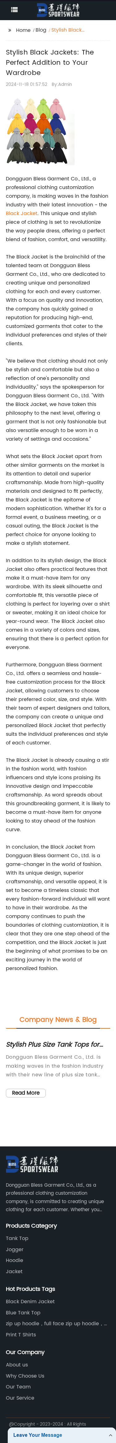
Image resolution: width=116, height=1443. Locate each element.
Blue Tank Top (23, 1313)
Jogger (15, 1249)
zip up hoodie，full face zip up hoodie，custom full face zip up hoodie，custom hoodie (55, 1323)
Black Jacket (21, 214)
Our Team (18, 1387)
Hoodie (14, 1260)
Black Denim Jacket (30, 1301)
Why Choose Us (25, 1376)
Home (23, 30)
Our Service (20, 1398)
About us (17, 1365)
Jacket (14, 1271)
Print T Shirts (21, 1335)
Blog (41, 30)
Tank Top (17, 1238)
